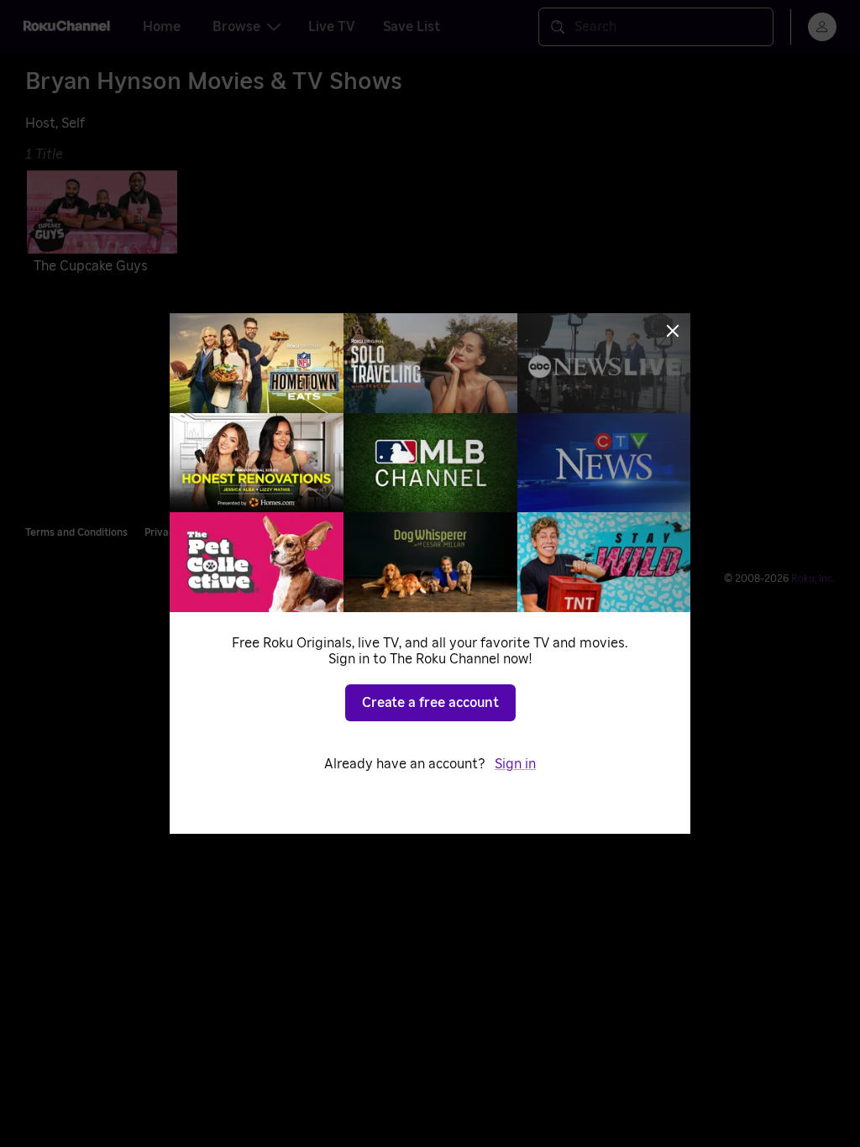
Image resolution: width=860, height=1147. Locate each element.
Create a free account (430, 703)
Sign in (515, 764)
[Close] (672, 330)
